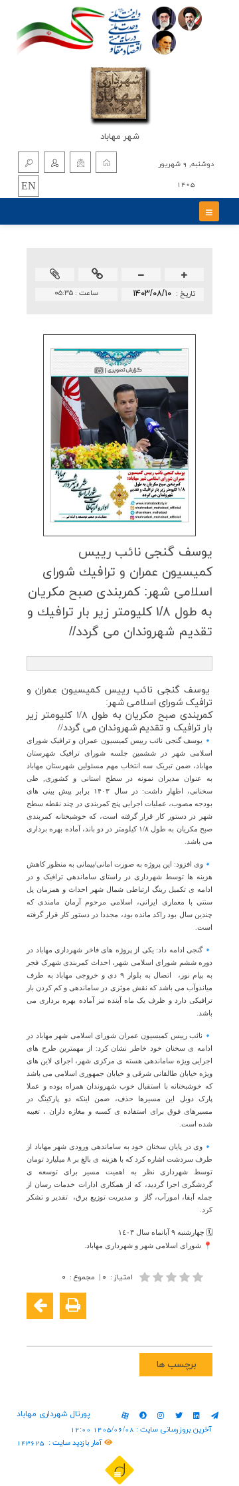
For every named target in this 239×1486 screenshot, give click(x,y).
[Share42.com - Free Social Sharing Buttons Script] (121, 1327)
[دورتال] (119, 1469)
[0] (172, 1277)
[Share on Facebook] (200, 1327)
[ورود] (54, 162)
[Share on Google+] (181, 1327)
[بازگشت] (40, 1306)
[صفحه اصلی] (106, 162)
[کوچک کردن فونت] (141, 275)
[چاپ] (73, 1306)
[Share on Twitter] (141, 1327)
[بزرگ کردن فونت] (184, 275)
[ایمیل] (80, 162)
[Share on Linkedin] (161, 1327)
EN (28, 186)
